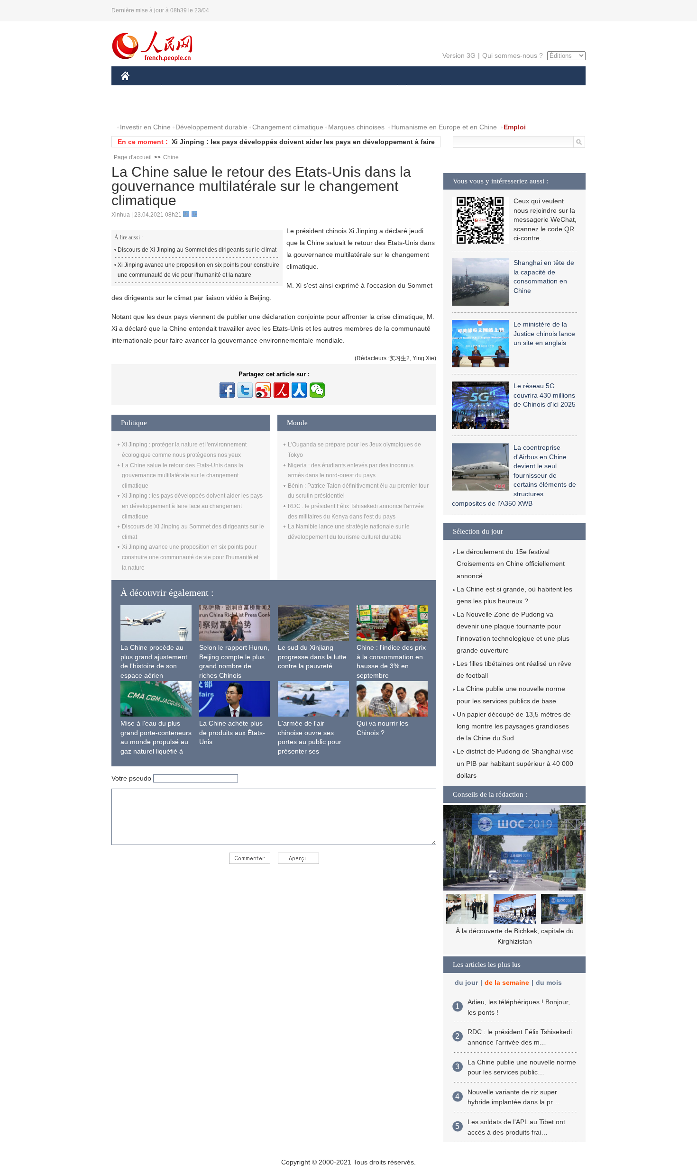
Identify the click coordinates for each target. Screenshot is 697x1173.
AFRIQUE (264, 89)
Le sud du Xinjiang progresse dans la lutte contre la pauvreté (312, 657)
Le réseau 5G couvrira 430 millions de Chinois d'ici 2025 (545, 395)
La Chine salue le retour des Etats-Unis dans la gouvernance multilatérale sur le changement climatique (182, 475)
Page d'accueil (133, 157)
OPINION (141, 108)
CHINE (137, 89)
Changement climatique (287, 127)
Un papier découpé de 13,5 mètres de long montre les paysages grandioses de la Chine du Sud (514, 726)
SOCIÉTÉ (393, 89)
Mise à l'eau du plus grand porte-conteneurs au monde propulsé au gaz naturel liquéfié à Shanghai (156, 741)
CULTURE (349, 89)
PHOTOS (182, 108)
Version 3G (459, 55)
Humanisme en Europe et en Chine (444, 127)
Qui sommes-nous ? (512, 55)
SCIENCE (306, 89)
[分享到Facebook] (227, 390)
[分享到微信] (317, 390)
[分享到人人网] (299, 390)
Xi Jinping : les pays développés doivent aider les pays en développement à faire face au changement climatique (192, 505)
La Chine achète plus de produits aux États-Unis (232, 732)
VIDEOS (221, 108)
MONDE (223, 89)
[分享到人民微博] (281, 390)
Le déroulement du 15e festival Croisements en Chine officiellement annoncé (511, 563)
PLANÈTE (435, 89)
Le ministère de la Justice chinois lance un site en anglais (544, 333)
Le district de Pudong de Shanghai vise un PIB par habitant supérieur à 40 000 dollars (515, 763)
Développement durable (211, 127)
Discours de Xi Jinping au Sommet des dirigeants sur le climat (197, 249)
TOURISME (515, 89)
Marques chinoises (356, 127)
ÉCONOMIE (179, 89)
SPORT (474, 89)
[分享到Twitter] (245, 390)
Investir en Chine (145, 127)
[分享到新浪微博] (263, 390)
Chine (171, 157)
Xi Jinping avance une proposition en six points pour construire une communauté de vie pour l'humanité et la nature (198, 270)
